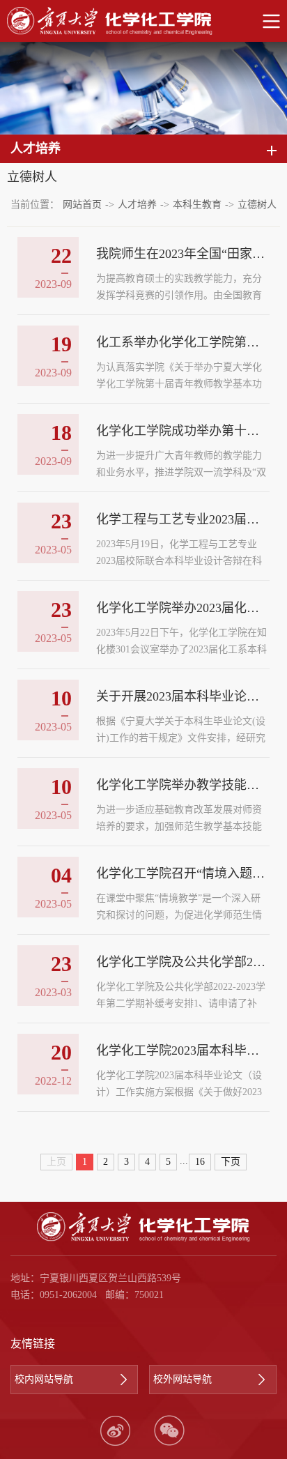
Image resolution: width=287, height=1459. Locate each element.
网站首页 (82, 204)
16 (200, 1161)
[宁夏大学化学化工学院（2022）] (143, 21)
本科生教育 (197, 204)
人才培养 (137, 204)
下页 (230, 1161)
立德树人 (257, 204)
